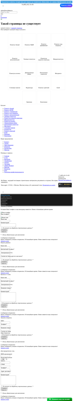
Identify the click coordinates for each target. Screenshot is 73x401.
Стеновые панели (14, 87)
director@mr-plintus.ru (64, 180)
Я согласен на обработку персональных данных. (18, 228)
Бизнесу (6, 142)
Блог (5, 170)
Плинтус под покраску (58, 44)
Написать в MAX (66, 5)
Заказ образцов (8, 145)
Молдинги (58, 73)
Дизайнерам (8, 161)
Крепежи (29, 102)
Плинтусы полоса (14, 73)
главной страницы (16, 28)
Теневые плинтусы (29, 59)
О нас (6, 157)
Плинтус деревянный (43, 44)
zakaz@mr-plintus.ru (6, 10)
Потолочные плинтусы (44, 73)
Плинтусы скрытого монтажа (43, 59)
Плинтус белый (14, 45)
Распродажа (7, 148)
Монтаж (6, 150)
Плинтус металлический (14, 59)
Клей (58, 87)
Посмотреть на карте (49, 185)
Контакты (7, 159)
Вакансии (7, 169)
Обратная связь (5, 195)
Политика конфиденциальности (14, 172)
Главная (6, 156)
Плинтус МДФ (29, 45)
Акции (6, 143)
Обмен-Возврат (9, 165)
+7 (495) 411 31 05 (6, 197)
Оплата (6, 162)
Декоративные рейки (29, 73)
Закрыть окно (5, 241)
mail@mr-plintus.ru (6, 198)
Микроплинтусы (58, 59)
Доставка (7, 164)
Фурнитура (29, 87)
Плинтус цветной (43, 87)
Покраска (7, 146)
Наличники (43, 102)
